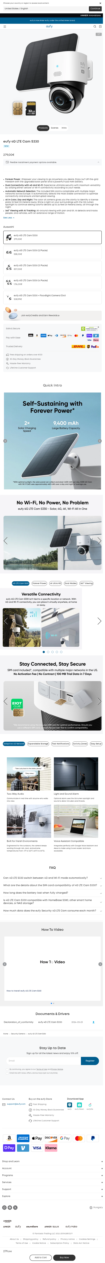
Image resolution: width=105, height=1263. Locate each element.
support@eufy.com (16, 1104)
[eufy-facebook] (10, 1207)
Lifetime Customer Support (46, 1121)
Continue (95, 9)
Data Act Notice (81, 1243)
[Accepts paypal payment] (93, 1138)
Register (90, 1061)
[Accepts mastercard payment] (79, 1138)
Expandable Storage (38, 744)
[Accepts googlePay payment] (65, 1138)
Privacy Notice (57, 1069)
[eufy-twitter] (15, 1207)
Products (43, 128)
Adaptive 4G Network (14, 744)
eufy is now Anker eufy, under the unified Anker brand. (52, 20)
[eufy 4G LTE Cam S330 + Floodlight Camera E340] (52, 297)
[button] (100, 3)
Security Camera (18, 1034)
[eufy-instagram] (4, 1207)
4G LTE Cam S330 (21, 583)
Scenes (54, 128)
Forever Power (39, 583)
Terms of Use (41, 1069)
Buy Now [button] (64, 1258)
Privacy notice (68, 1239)
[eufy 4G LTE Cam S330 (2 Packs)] (52, 252)
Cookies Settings (87, 1239)
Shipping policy (30, 1239)
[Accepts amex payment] (23, 1138)
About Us (14, 1239)
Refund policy (49, 1239)
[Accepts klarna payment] (51, 1148)
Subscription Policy (59, 1243)
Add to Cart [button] (41, 1258)
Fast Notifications (60, 744)
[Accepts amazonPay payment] (9, 1138)
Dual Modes (70, 583)
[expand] (98, 162)
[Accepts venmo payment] (23, 1148)
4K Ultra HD (55, 583)
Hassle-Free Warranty (43, 1115)
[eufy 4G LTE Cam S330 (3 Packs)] (52, 267)
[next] (97, 541)
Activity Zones (80, 744)
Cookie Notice (39, 1243)
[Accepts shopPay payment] (9, 1148)
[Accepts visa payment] (37, 1148)
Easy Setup (96, 744)
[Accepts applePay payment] (37, 1138)
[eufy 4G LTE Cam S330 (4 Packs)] (52, 282)
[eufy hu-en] (49, 26)
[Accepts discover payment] (51, 1138)
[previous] (8, 541)
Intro (64, 128)
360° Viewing (86, 583)
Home (5, 1034)
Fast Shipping (39, 1104)
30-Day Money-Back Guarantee (48, 1110)
